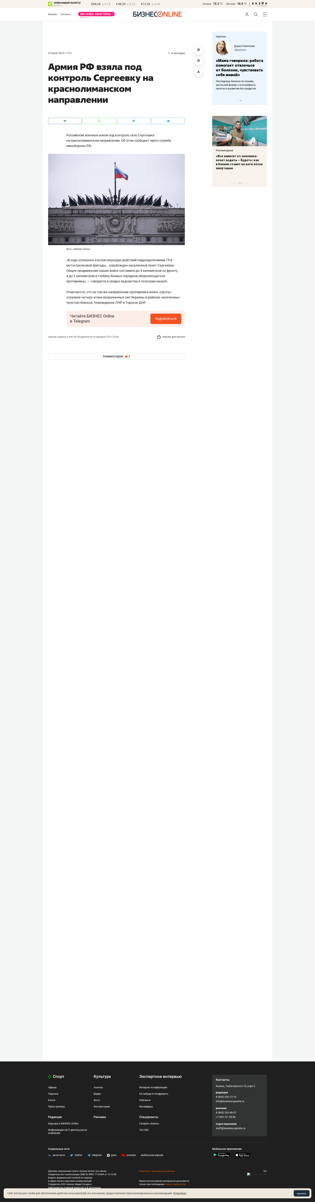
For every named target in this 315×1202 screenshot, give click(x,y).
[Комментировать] (198, 50)
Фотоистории (102, 1106)
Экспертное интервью (160, 1076)
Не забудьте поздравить (153, 1093)
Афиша (52, 1087)
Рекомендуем (224, 150)
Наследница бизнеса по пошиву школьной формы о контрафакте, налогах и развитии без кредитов (236, 85)
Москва (231, 3)
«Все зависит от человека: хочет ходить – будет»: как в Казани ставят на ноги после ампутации (239, 162)
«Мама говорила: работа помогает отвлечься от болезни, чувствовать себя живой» (239, 67)
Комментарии (116, 356)
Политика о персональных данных (157, 1171)
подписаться (165, 319)
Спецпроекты (148, 1117)
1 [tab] (237, 100)
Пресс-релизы (56, 1106)
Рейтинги (144, 1100)
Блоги (51, 1100)
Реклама (100, 1117)
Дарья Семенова (244, 46)
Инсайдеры (146, 1106)
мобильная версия (152, 1155)
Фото (97, 1100)
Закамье (66, 14)
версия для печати (173, 336)
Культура (102, 1076)
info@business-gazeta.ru (230, 1101)
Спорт (58, 1076)
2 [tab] (239, 100)
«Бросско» (240, 49)
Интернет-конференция (153, 1087)
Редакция (55, 1117)
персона (221, 36)
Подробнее (179, 1193)
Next (263, 100)
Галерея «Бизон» (149, 1123)
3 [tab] (240, 100)
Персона (53, 1093)
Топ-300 (144, 1129)
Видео (97, 1093)
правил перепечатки (175, 1184)
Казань (207, 3)
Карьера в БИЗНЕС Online (63, 1123)
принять (301, 1193)
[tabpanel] (239, 65)
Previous (217, 100)
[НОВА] (96, 15)
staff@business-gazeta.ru (230, 1128)
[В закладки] (198, 61)
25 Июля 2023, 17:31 (60, 53)
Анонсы (98, 1087)
